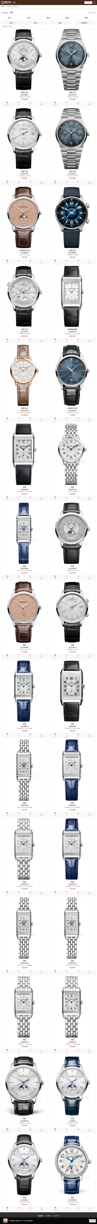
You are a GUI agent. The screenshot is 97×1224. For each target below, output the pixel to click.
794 (7, 1209)
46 (7, 657)
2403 (55, 1209)
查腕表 (14, 2)
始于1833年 (91, 12)
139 (7, 262)
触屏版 (40, 1216)
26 (55, 736)
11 (55, 973)
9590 (7, 1130)
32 (55, 657)
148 (55, 104)
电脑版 (48, 1216)
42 (55, 341)
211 (7, 183)
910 (55, 1130)
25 (55, 262)
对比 (41, 104)
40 (30, 1130)
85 (55, 578)
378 (7, 104)
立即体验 (92, 1221)
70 (7, 499)
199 (55, 183)
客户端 (56, 1216)
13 (78, 1209)
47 (55, 420)
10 (7, 578)
